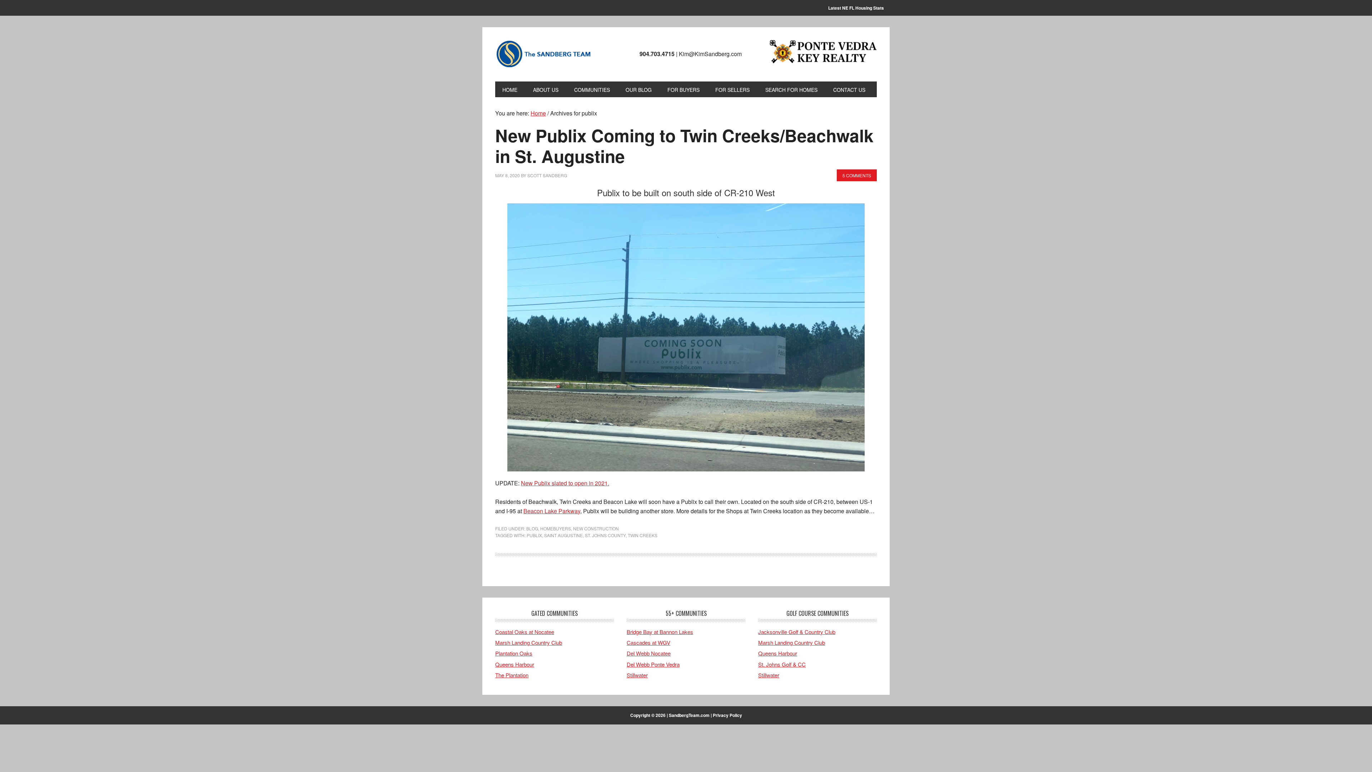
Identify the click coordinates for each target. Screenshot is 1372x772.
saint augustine (563, 535)
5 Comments (856, 175)
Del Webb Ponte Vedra (653, 664)
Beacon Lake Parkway (551, 511)
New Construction (596, 528)
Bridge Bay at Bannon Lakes (660, 631)
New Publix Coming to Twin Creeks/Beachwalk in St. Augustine (684, 145)
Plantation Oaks (513, 653)
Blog (532, 528)
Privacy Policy (727, 715)
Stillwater (637, 675)
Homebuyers (555, 528)
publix (534, 535)
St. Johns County (605, 535)
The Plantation (511, 675)
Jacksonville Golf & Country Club (796, 631)
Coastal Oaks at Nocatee (524, 631)
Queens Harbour (514, 664)
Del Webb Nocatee (649, 653)
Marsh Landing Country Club (528, 642)
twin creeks (642, 535)
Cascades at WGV (648, 642)
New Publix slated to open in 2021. (565, 483)
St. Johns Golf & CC (782, 664)
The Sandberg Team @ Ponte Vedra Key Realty (543, 54)
